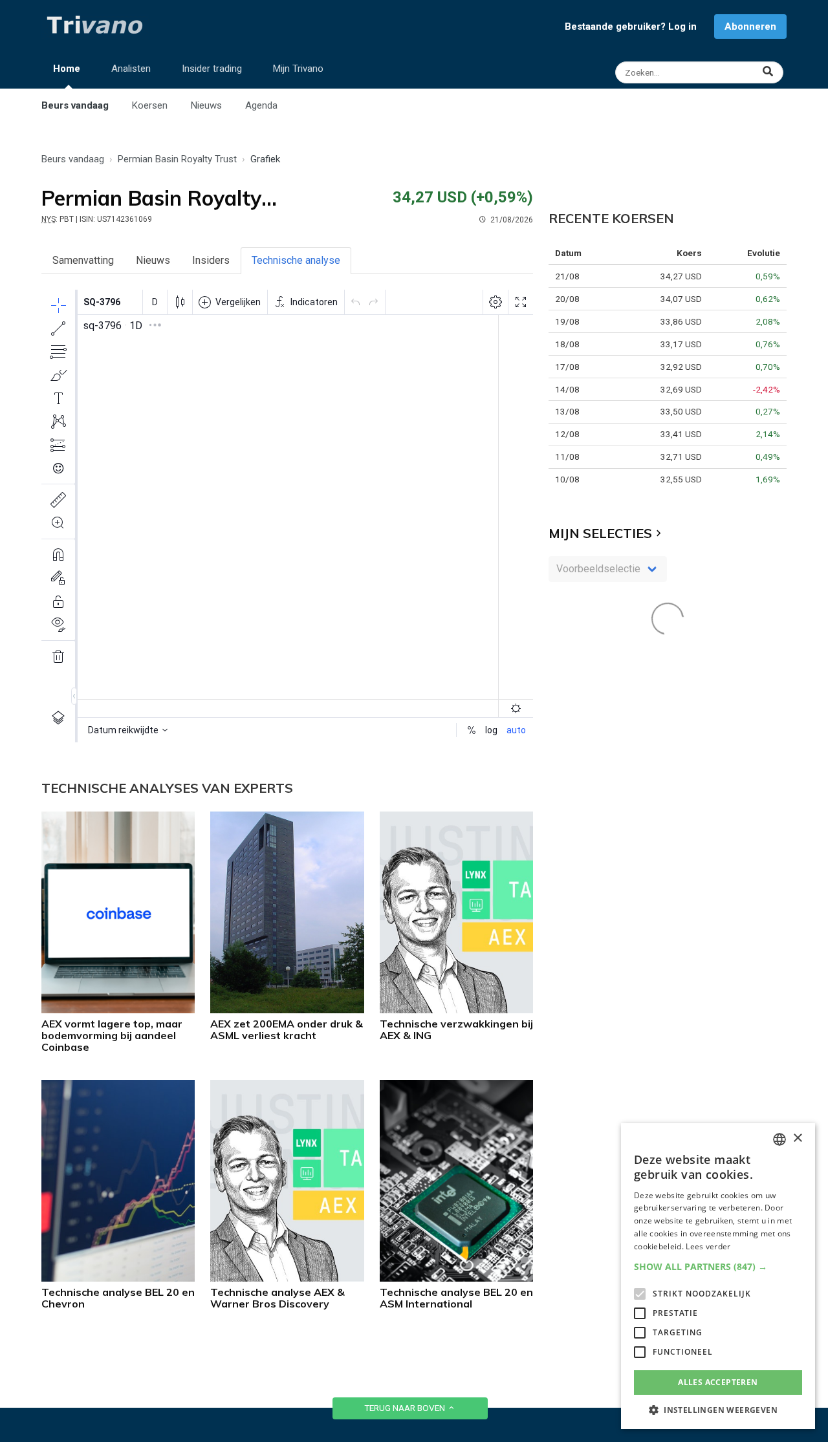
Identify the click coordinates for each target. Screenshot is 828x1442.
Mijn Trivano (298, 68)
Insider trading (212, 68)
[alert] (718, 1276)
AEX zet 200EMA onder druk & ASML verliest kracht (286, 1029)
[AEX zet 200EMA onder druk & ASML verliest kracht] (287, 1010)
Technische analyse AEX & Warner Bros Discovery (277, 1298)
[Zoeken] (701, 72)
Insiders (211, 260)
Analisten (131, 68)
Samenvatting (83, 260)
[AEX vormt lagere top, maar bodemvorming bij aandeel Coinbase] (118, 1010)
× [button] (797, 1138)
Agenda (261, 105)
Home (66, 68)
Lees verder (708, 1246)
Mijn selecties (600, 533)
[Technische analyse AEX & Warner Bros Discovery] (287, 1278)
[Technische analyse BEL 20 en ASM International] (456, 1278)
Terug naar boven (405, 1408)
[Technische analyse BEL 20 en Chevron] (118, 1278)
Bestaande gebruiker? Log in (631, 26)
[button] (718, 1266)
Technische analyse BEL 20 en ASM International (456, 1298)
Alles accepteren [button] (717, 1382)
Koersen (150, 105)
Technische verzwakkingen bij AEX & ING (456, 1029)
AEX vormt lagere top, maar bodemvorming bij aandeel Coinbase (111, 1035)
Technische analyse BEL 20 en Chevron (118, 1298)
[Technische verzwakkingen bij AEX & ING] (456, 1010)
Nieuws (206, 105)
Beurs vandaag (75, 105)
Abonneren (750, 26)
